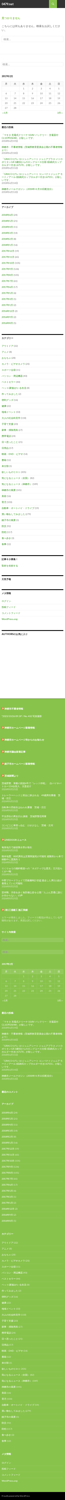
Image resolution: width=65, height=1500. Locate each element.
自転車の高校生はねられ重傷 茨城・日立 (24, 807)
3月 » (59, 112)
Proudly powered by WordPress (16, 1496)
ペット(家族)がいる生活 (14, 387)
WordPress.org (10, 619)
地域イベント (9, 412)
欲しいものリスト (11, 472)
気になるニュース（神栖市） (17, 484)
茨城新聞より (11, 775)
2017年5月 (7, 293)
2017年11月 (8, 256)
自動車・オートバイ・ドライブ (18, 508)
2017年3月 (7, 299)
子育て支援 (7, 424)
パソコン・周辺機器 (12, 375)
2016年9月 (7, 317)
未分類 (5, 466)
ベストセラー (9, 381)
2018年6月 (7, 214)
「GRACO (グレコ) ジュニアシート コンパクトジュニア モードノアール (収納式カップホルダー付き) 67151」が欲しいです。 (32, 177)
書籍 (4, 460)
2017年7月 (7, 281)
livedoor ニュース (15, 839)
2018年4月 (7, 226)
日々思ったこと (10, 442)
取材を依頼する (10, 565)
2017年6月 (7, 287)
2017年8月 (7, 275)
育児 (4, 502)
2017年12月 (8, 250)
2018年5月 (7, 220)
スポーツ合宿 (9, 369)
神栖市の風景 (9, 490)
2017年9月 (7, 268)
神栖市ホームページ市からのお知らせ (24, 739)
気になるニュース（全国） (16, 478)
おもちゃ (6, 357)
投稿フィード (9, 607)
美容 (4, 496)
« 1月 (5, 112)
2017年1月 (7, 305)
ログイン (6, 601)
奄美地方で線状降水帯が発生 (17, 847)
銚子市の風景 (9, 520)
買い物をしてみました (13, 514)
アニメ (5, 351)
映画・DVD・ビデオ (12, 454)
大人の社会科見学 (11, 418)
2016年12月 (8, 311)
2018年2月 (7, 238)
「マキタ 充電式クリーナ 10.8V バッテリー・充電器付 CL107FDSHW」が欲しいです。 (30, 136)
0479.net (8, 4)
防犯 (4, 532)
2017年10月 (8, 262)
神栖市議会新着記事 (15, 751)
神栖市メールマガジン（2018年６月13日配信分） (28, 189)
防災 (4, 526)
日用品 (5, 448)
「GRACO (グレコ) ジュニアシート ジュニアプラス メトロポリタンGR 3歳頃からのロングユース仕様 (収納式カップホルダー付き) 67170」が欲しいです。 (32, 162)
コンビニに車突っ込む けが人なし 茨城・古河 (27, 825)
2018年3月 (7, 232)
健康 (4, 405)
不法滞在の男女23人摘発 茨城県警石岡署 (24, 816)
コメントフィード (11, 613)
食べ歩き (6, 538)
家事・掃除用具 (10, 430)
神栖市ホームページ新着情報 (19, 727)
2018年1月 (7, 244)
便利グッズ (7, 399)
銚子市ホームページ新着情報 (19, 763)
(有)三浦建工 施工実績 (16, 909)
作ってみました (10, 393)
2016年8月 (7, 323)
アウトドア (7, 345)
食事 (4, 544)
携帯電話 (6, 436)
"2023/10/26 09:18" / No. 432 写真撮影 (22, 716)
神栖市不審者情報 (13, 708)
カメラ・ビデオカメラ (13, 363)
